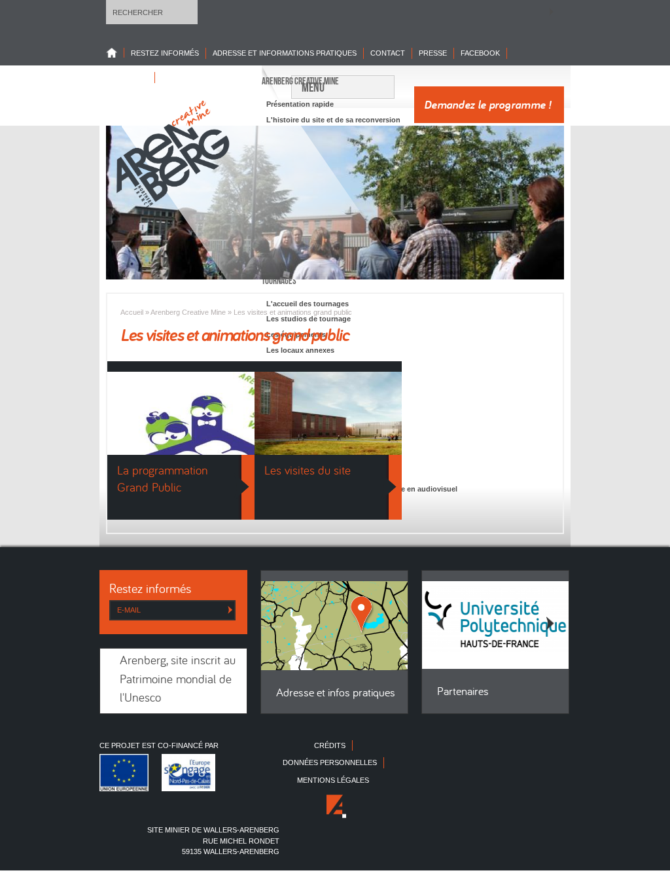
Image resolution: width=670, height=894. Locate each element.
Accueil (131, 312)
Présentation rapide (300, 104)
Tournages (279, 281)
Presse (433, 53)
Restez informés (165, 53)
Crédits (329, 745)
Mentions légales (333, 780)
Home (115, 53)
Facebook (480, 53)
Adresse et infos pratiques (335, 693)
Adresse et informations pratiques (285, 53)
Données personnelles (330, 762)
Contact (387, 53)
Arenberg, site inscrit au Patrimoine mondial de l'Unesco (178, 680)
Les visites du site (307, 471)
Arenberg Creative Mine (300, 81)
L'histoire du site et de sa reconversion (333, 120)
